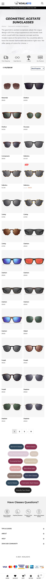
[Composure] (12, 144)
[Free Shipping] (5, 57)
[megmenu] (5, 3)
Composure (5, 156)
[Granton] (34, 231)
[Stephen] (34, 377)
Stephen (26, 389)
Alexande (4, 98)
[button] (8, 67)
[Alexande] (12, 85)
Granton (26, 243)
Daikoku (26, 156)
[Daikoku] (34, 144)
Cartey (3, 214)
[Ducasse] (34, 114)
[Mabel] (34, 319)
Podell (3, 360)
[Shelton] (34, 85)
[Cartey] (12, 202)
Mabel (26, 331)
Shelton (26, 98)
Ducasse (26, 127)
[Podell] (12, 348)
